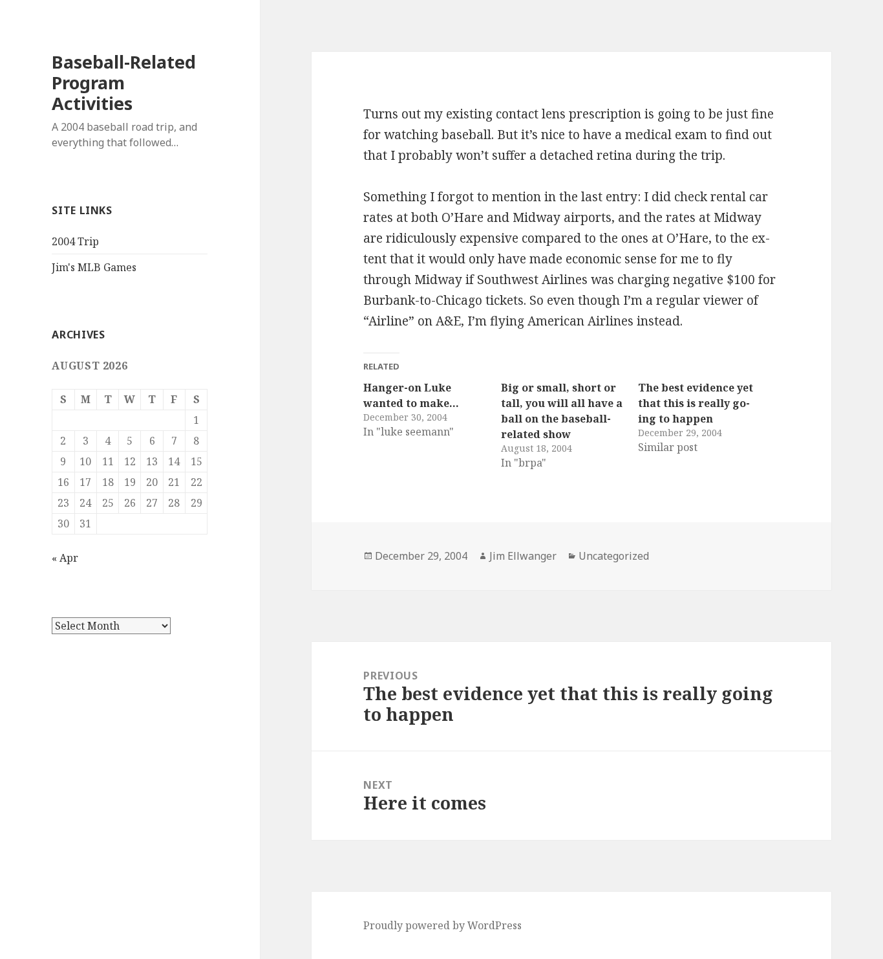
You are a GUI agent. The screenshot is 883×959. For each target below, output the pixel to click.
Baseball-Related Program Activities (124, 82)
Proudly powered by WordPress (442, 925)
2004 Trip (75, 241)
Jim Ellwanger (523, 556)
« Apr (65, 558)
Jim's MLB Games (94, 267)
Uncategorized (614, 556)
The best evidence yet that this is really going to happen (695, 403)
